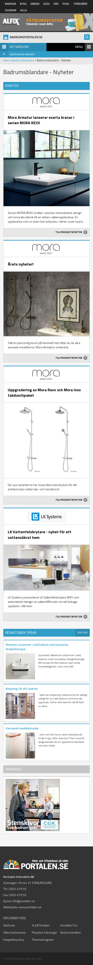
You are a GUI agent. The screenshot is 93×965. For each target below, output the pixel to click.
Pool (66, 4)
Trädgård (80, 4)
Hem (6, 60)
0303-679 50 (17, 889)
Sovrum (10, 10)
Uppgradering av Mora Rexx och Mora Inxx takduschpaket (44, 392)
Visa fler (82, 632)
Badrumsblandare (23, 60)
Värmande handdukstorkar (22, 728)
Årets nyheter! (21, 264)
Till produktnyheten (69, 232)
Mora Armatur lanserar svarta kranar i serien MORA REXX (41, 120)
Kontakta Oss (69, 925)
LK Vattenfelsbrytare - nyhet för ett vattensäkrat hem (39, 534)
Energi (34, 4)
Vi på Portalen (41, 925)
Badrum (10, 4)
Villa (23, 10)
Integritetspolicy (13, 939)
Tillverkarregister (43, 939)
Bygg (23, 4)
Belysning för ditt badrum (22, 688)
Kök (56, 4)
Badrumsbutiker (70, 932)
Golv (46, 4)
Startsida (9, 925)
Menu (79, 46)
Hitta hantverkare (14, 932)
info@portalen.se (23, 901)
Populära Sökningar (44, 932)
